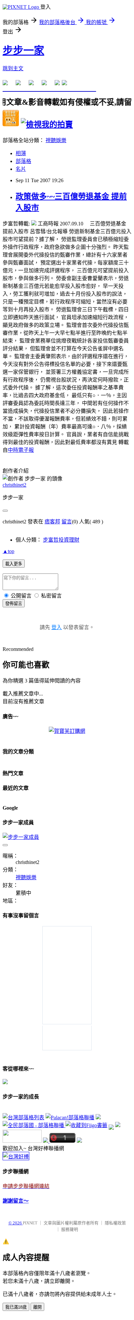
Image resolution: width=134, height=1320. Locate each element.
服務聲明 (69, 1229)
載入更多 (13, 563)
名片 (21, 169)
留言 (66, 521)
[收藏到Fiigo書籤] (86, 1125)
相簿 (21, 153)
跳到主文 (13, 68)
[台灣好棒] (16, 1156)
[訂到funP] (117, 1125)
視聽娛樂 (56, 140)
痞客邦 (52, 521)
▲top (8, 551)
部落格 (23, 161)
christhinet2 (14, 485)
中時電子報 (21, 450)
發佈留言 (13, 603)
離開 (37, 1307)
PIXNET (30, 1222)
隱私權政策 (115, 1222)
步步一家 (23, 50)
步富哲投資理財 (61, 540)
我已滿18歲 (16, 1307)
